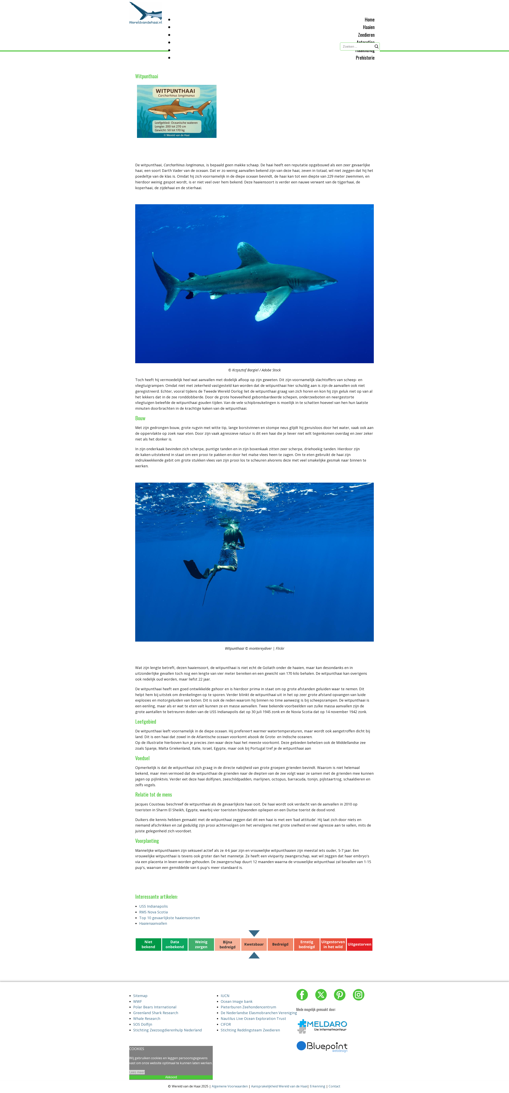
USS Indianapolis (153, 906)
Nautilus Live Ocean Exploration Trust (253, 1018)
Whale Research (146, 1018)
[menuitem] (369, 19)
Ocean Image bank (237, 1001)
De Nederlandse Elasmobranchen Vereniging (259, 1012)
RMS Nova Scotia (153, 912)
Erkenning (317, 1086)
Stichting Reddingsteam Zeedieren (250, 1030)
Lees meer (137, 1072)
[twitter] (321, 995)
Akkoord (171, 1077)
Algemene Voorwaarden (230, 1086)
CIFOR (226, 1024)
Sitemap (140, 995)
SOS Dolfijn (142, 1024)
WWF (137, 1001)
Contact (334, 1086)
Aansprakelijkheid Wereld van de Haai (279, 1086)
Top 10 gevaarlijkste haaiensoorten (169, 917)
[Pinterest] (340, 995)
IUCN (225, 995)
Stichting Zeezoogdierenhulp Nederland (167, 1030)
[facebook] (302, 995)
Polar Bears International (154, 1007)
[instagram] (358, 995)
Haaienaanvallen (153, 923)
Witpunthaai (146, 76)
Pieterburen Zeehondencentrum (248, 1007)
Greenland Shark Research (155, 1012)
